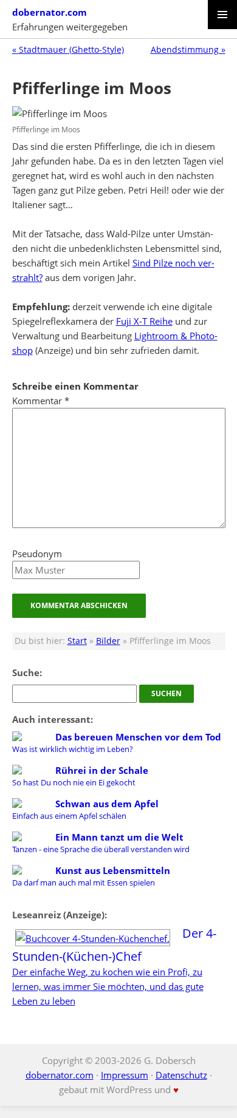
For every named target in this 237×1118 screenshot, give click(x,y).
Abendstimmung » (188, 49)
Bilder (108, 640)
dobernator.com (49, 12)
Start (77, 640)
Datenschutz (181, 1075)
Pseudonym (37, 553)
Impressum (124, 1075)
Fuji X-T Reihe (144, 321)
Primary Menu (222, 14)
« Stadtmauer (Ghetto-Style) (68, 49)
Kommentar (40, 401)
